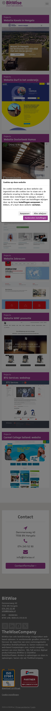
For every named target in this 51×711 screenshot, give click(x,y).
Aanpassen (24, 213)
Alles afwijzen (40, 213)
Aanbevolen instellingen (35, 218)
